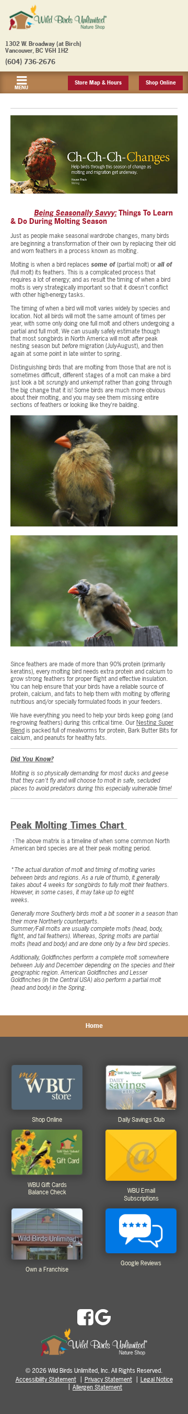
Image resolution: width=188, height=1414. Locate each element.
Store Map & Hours (98, 82)
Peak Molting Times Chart (68, 825)
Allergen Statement (97, 1387)
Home (94, 1026)
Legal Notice (156, 1379)
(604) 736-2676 (30, 61)
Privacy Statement (108, 1379)
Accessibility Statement (46, 1379)
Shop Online (161, 82)
